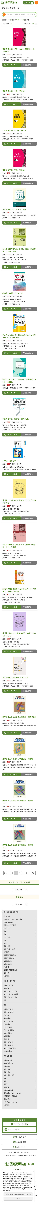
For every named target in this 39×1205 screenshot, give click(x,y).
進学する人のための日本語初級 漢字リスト (19, 717)
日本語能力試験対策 (10, 955)
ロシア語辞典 (8, 1033)
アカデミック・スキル (10, 1102)
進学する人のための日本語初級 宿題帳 (17, 759)
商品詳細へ (29, 65)
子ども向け (7, 928)
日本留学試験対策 (9, 958)
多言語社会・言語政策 (10, 1096)
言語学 (6, 1084)
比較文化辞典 (8, 1051)
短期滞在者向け (8, 922)
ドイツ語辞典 (8, 1027)
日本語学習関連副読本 (10, 970)
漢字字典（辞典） (9, 1012)
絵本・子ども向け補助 (10, 997)
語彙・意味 (7, 1072)
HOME (10, 1152)
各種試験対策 (8, 961)
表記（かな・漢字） (10, 949)
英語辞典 (6, 1015)
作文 (5, 940)
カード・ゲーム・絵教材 (11, 994)
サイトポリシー (26, 1152)
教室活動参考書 (8, 1063)
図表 (5, 1000)
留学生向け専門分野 (10, 925)
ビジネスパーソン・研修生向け (13, 919)
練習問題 (6, 952)
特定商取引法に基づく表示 (27, 1155)
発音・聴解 (7, 937)
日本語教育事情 (8, 1090)
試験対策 (6, 1087)
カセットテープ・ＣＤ (10, 991)
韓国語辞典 (7, 1018)
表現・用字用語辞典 (10, 1048)
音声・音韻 (7, 1069)
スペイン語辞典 (8, 1021)
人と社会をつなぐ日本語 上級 (14, 209)
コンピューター (8, 988)
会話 (5, 943)
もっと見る (19, 890)
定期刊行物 (7, 976)
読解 (5, 934)
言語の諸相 (7, 1099)
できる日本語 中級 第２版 (13, 91)
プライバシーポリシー (11, 1155)
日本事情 (6, 973)
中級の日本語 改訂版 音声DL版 (15, 419)
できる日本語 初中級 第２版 (14, 130)
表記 (5, 1081)
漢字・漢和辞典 (8, 1042)
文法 (5, 931)
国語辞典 (6, 1039)
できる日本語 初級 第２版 (13, 170)
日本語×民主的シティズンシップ (15, 677)
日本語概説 (7, 1066)
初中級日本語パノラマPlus (12, 293)
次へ (33, 873)
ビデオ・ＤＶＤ (8, 985)
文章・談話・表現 (9, 1075)
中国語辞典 (7, 1024)
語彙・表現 (7, 946)
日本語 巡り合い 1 (10, 461)
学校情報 (6, 967)
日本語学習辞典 (8, 1009)
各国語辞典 (7, 1036)
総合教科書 (7, 916)
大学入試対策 (8, 964)
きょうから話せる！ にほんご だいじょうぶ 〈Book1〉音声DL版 (19, 336)
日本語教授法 (8, 1060)
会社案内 (16, 1152)
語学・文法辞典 (8, 1045)
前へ (5, 873)
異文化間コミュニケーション (12, 1093)
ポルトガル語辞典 (9, 1030)
